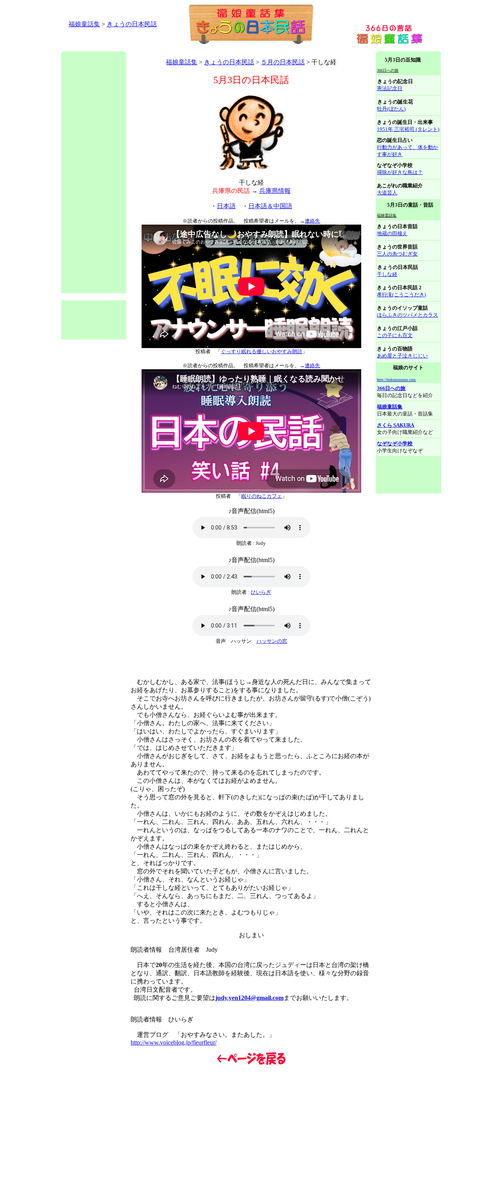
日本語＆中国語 (270, 206)
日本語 (226, 206)
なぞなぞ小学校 (395, 443)
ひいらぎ (261, 592)
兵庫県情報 (275, 190)
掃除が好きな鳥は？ (400, 172)
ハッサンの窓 (271, 641)
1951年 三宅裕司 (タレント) (408, 129)
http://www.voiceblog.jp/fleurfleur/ (173, 1042)
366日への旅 (391, 388)
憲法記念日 (389, 88)
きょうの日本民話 (132, 24)
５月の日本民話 (283, 62)
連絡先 (312, 221)
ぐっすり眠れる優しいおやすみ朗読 (261, 351)
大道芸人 (387, 193)
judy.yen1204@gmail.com (249, 997)
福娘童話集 (84, 24)
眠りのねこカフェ (261, 496)
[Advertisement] (204, 48)
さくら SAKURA (395, 425)
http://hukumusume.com (396, 379)
